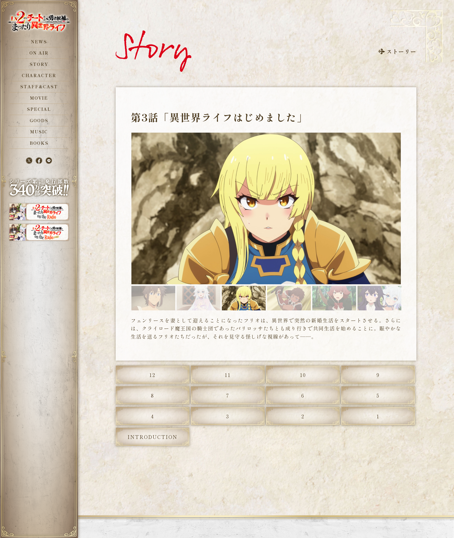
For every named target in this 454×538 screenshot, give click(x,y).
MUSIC (39, 132)
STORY (39, 64)
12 (152, 374)
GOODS (39, 120)
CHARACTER (39, 75)
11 (228, 374)
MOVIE (39, 98)
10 (303, 374)
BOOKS (39, 143)
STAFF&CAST (39, 87)
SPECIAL (39, 109)
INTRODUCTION (152, 436)
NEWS (39, 42)
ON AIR (38, 53)
